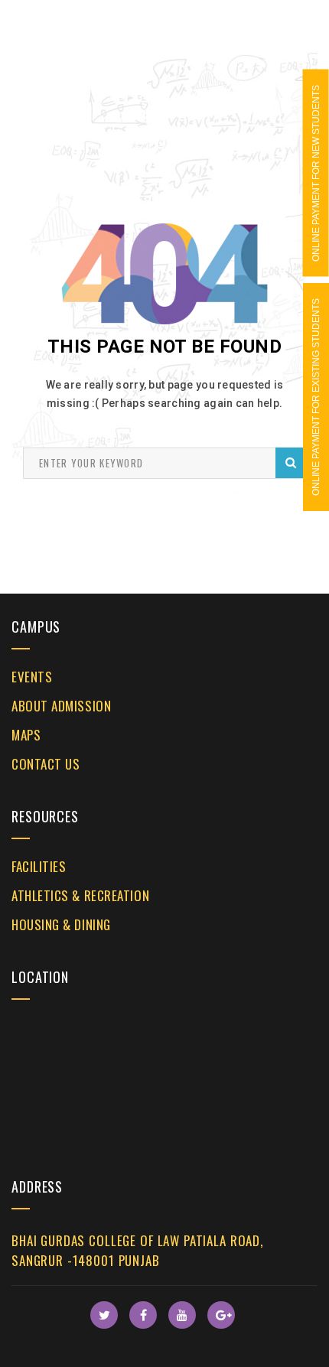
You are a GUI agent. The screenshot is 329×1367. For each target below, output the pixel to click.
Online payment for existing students (316, 397)
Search (290, 463)
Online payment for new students (316, 173)
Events (31, 676)
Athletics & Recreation (80, 895)
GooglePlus (221, 1315)
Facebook (143, 1315)
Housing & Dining (61, 924)
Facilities (39, 866)
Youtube (182, 1315)
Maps (26, 734)
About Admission (61, 705)
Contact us (45, 763)
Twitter (104, 1315)
